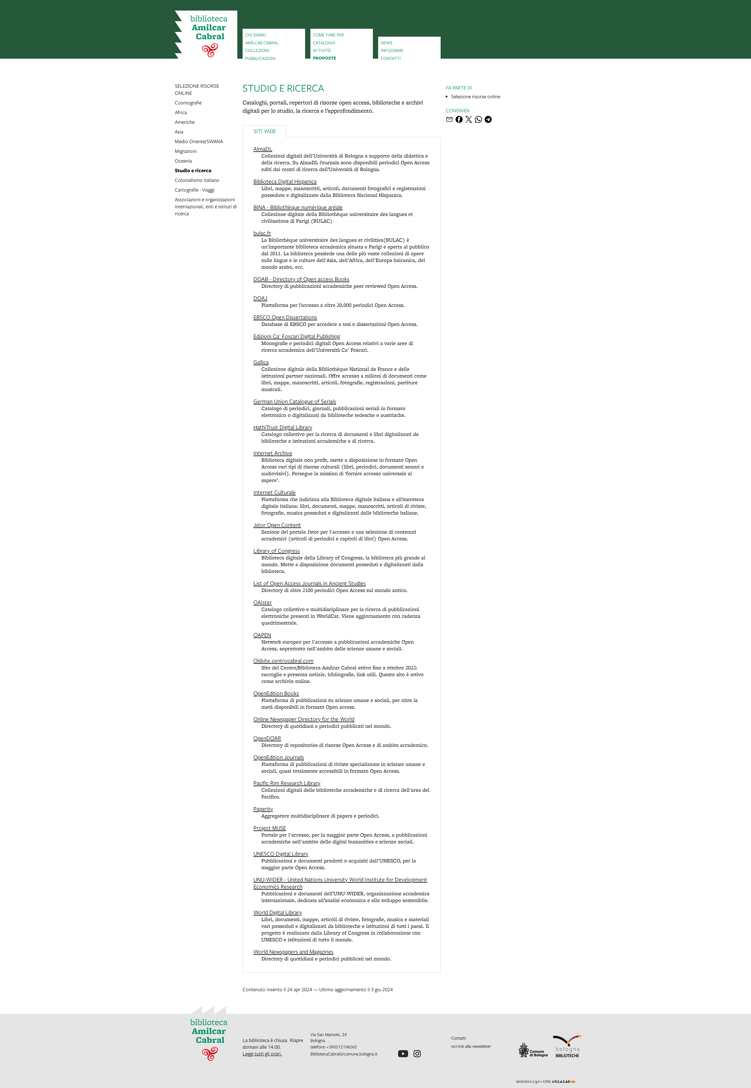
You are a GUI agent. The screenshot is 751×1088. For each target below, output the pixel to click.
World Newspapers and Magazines (293, 951)
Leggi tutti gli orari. (262, 1053)
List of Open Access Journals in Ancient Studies (309, 583)
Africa (181, 112)
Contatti (391, 58)
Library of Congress (276, 550)
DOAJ (260, 298)
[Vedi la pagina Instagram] (417, 1053)
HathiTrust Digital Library (282, 427)
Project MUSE (269, 827)
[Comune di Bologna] (533, 1050)
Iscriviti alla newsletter (471, 1046)
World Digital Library (277, 912)
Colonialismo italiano (197, 180)
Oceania (183, 160)
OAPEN (262, 634)
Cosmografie (188, 102)
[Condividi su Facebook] (459, 119)
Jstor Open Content (277, 524)
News (387, 42)
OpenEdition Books (276, 693)
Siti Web (264, 131)
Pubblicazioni (260, 58)
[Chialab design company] (546, 1076)
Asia (179, 131)
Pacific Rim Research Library (286, 782)
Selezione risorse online (475, 96)
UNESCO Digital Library (280, 853)
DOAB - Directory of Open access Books (301, 278)
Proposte (324, 58)
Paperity (263, 808)
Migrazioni (186, 151)
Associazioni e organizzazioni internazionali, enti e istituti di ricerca (206, 206)
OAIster (262, 602)
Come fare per (328, 35)
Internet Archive (272, 452)
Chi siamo (255, 35)
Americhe (184, 122)
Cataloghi (324, 42)
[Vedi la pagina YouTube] (403, 1053)
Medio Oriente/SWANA (199, 141)
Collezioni (257, 50)
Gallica (261, 362)
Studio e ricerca (193, 170)
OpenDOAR (267, 738)
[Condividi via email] (449, 119)
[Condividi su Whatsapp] (478, 119)
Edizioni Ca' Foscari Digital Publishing (296, 336)
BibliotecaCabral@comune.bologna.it (343, 1054)
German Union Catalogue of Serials (294, 401)
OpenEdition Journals (278, 757)
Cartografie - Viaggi (194, 189)
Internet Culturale (274, 492)
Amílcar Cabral (262, 42)
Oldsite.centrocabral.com (283, 660)
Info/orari (392, 50)
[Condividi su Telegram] (488, 119)
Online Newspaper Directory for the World (303, 718)
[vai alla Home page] (206, 37)
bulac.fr (262, 232)
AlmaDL (262, 148)
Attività (322, 50)
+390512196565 (342, 1047)
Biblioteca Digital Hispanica (285, 181)
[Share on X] (468, 119)
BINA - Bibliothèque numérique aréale (298, 207)
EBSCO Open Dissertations (285, 317)
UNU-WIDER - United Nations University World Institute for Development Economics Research (340, 883)
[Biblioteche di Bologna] (567, 1044)
